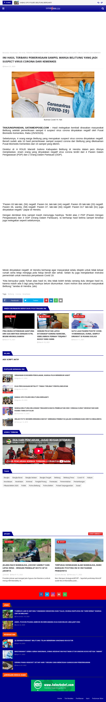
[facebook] (41, 594)
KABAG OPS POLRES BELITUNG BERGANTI (36, 2)
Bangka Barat (17, 477)
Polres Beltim (48, 485)
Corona (18, 294)
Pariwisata (53, 481)
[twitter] (47, 594)
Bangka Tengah (45, 477)
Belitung (11, 294)
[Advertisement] (53, 30)
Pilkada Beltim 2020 (11, 485)
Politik (23, 485)
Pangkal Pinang (40, 481)
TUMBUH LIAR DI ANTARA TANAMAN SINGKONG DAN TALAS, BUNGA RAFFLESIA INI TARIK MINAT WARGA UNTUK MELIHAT (57, 612)
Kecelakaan (8, 481)
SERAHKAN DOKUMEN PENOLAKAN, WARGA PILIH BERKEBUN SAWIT (42, 375)
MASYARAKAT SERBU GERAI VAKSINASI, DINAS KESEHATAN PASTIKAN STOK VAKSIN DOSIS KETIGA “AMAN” (58, 651)
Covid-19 (80, 477)
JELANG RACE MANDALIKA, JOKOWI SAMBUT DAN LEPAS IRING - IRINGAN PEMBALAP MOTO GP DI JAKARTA (26, 568)
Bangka (6, 477)
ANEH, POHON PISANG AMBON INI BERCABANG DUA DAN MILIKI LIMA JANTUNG (47, 622)
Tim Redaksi (69, 698)
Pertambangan (79, 481)
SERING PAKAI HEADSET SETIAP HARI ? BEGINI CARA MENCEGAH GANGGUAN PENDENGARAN (52, 662)
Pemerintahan (65, 481)
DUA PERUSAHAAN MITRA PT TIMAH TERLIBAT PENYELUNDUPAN (41, 386)
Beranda (6, 53)
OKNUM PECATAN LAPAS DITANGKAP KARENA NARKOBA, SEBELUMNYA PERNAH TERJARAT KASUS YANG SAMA (52, 335)
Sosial (78, 485)
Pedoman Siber (97, 698)
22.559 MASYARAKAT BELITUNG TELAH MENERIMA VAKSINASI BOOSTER (43, 640)
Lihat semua (94, 534)
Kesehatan (14, 53)
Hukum (89, 477)
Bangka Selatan (31, 477)
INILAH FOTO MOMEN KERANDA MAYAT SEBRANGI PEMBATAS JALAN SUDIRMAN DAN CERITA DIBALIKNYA (57, 419)
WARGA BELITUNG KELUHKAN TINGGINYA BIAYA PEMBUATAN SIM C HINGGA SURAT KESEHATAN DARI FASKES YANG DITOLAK (56, 409)
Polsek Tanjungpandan (64, 485)
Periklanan (80, 698)
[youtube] (59, 594)
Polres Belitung (34, 485)
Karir (88, 698)
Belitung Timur (69, 477)
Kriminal (29, 481)
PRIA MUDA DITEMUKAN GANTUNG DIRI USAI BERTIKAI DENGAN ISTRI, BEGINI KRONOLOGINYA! (18, 334)
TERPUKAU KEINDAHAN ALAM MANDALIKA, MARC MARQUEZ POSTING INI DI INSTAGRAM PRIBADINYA (78, 568)
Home (59, 698)
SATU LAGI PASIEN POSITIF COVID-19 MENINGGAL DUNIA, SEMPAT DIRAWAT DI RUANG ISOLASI (86, 334)
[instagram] (53, 594)
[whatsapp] (65, 594)
